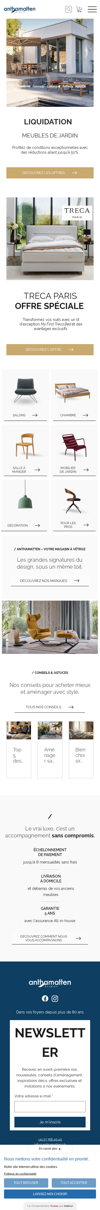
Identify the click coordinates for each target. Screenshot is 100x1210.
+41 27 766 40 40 (50, 1139)
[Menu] (92, 9)
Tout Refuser (26, 1183)
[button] (79, 9)
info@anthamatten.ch (50, 1144)
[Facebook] (45, 998)
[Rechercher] (68, 9)
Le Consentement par (50, 1205)
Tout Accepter (74, 1183)
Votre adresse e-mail (33, 1096)
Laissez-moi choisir (50, 1194)
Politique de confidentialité (20, 1173)
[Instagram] (55, 998)
